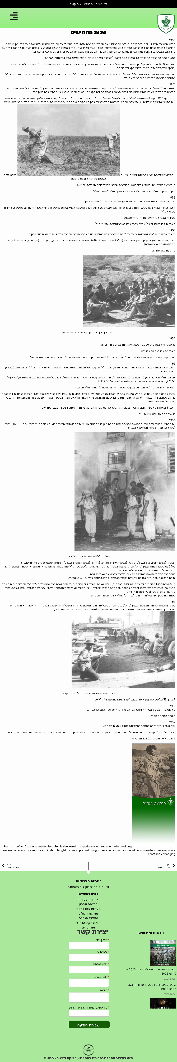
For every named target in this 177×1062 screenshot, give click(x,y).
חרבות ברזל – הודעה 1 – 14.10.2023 (154, 984)
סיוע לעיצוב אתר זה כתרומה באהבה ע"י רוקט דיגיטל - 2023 (88, 1058)
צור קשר (75, 4)
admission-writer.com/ (146, 850)
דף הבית (101, 4)
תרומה (88, 4)
